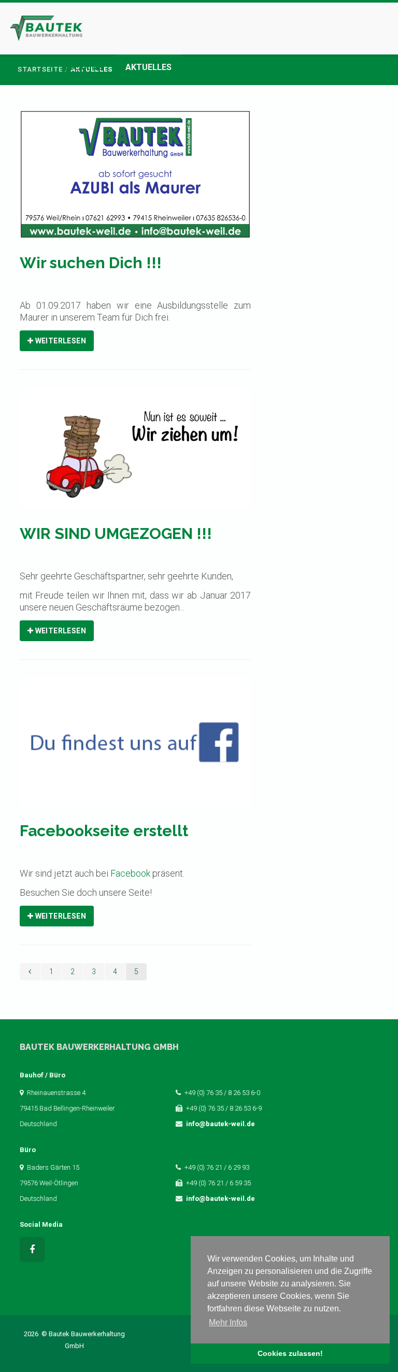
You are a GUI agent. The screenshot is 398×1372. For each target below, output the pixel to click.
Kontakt (359, 67)
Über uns (83, 67)
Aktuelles (148, 67)
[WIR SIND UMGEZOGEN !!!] (135, 455)
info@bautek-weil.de (220, 1124)
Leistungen (219, 67)
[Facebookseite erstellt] (135, 749)
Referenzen (292, 67)
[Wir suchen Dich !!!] (135, 181)
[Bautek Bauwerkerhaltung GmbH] (46, 24)
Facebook (130, 873)
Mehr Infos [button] (228, 1322)
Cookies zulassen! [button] (290, 1353)
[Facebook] (32, 1249)
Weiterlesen (59, 341)
